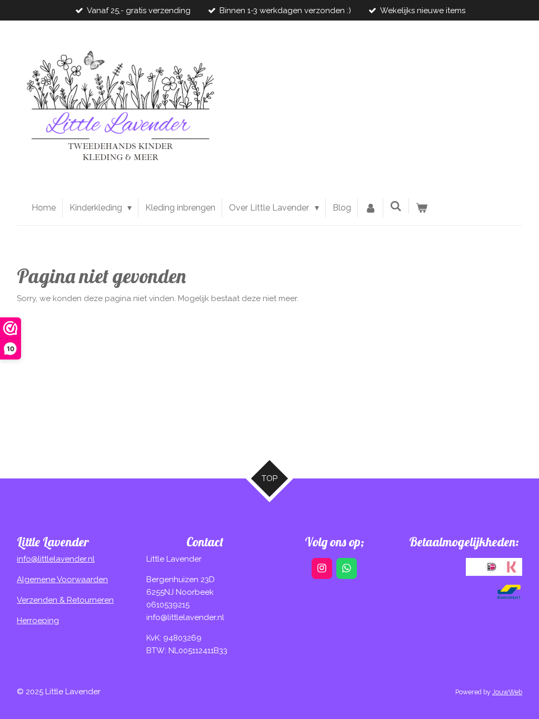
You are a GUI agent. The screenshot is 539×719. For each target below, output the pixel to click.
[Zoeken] (395, 206)
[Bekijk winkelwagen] (421, 207)
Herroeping (38, 620)
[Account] (370, 207)
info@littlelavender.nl (56, 559)
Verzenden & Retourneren (65, 600)
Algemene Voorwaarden (62, 579)
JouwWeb (507, 692)
